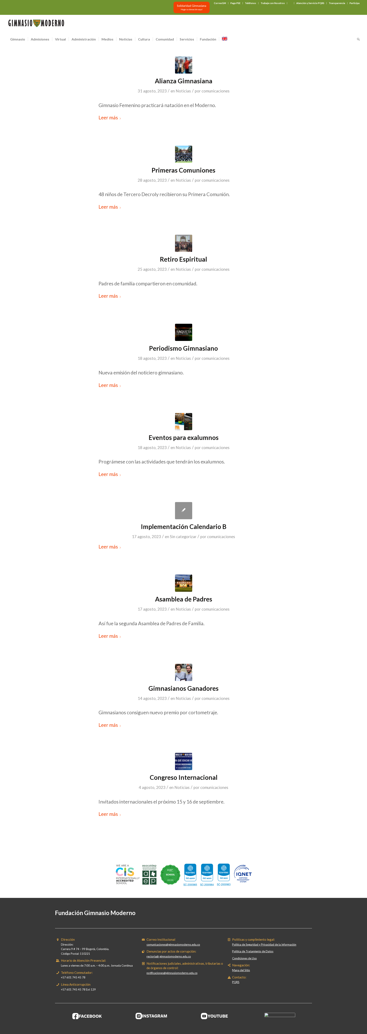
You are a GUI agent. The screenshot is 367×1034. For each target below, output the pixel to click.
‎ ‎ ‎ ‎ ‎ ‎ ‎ (290, 3)
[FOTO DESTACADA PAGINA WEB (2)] (183, 583)
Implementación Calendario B (183, 526)
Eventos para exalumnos (184, 437)
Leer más (108, 117)
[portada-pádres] (183, 243)
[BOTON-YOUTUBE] (215, 1016)
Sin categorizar (183, 536)
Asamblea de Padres (183, 599)
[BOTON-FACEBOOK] (87, 1016)
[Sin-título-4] (183, 761)
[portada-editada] (183, 672)
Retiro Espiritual (183, 259)
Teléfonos (250, 3)
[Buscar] (357, 39)
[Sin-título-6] (183, 154)
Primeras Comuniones (183, 170)
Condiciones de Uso (244, 958)
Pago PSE (235, 3)
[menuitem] (220, 3)
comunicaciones (216, 91)
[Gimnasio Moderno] (36, 24)
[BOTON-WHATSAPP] (279, 1016)
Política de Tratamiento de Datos (252, 951)
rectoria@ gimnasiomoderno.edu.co (169, 956)
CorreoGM (220, 3)
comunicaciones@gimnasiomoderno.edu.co (173, 944)
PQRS (235, 982)
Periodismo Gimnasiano (183, 348)
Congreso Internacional (183, 777)
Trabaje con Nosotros (273, 3)
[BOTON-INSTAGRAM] (151, 1016)
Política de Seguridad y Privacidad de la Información (264, 944)
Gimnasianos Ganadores (183, 688)
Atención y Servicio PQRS (310, 3)
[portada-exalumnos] (183, 421)
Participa (355, 3)
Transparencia (337, 3)
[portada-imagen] (183, 65)
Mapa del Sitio (241, 970)
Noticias (183, 91)
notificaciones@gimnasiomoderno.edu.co (172, 973)
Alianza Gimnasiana (183, 81)
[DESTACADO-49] (183, 332)
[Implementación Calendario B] (183, 510)
